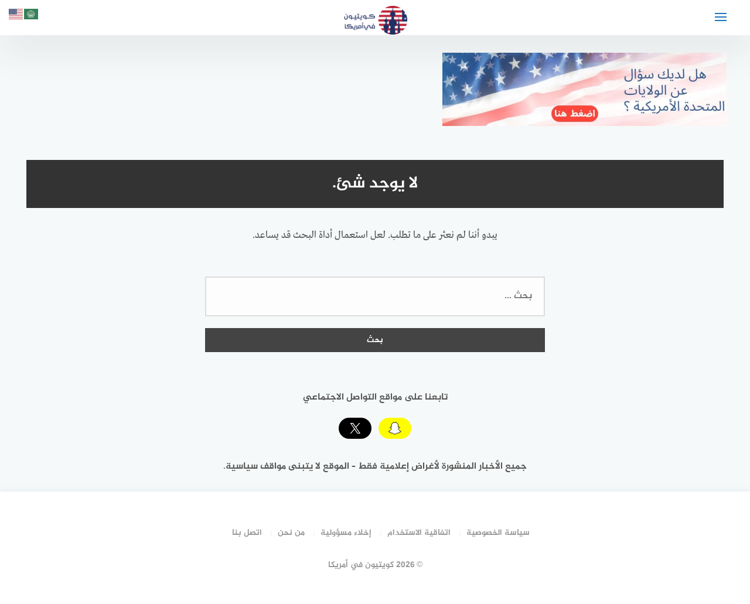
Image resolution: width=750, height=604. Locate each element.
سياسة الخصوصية (498, 533)
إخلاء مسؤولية (346, 533)
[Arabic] (31, 16)
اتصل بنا (247, 533)
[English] (16, 16)
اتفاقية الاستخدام (419, 533)
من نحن (291, 533)
